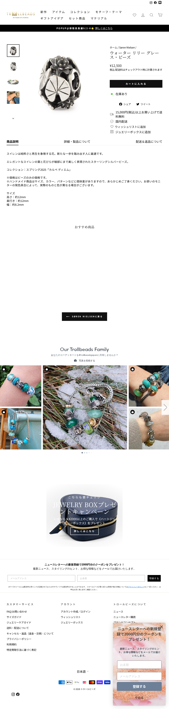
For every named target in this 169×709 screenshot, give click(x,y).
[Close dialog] (161, 627)
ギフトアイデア (52, 18)
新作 (43, 12)
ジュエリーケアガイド (19, 622)
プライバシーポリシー (136, 587)
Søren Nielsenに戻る (87, 316)
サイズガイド (14, 617)
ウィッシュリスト (71, 617)
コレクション (80, 12)
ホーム (113, 47)
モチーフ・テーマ (108, 12)
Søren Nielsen (127, 47)
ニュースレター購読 (124, 617)
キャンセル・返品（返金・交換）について (30, 633)
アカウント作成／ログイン (75, 611)
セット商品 (77, 18)
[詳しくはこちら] (84, 515)
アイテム (58, 12)
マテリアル (99, 18)
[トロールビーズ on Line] (159, 2)
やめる (139, 697)
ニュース (118, 611)
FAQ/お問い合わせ (17, 611)
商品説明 (12, 141)
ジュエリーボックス (72, 622)
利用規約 (12, 644)
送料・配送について (18, 628)
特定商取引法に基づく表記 (21, 649)
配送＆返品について (149, 141)
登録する (154, 578)
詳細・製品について (77, 141)
